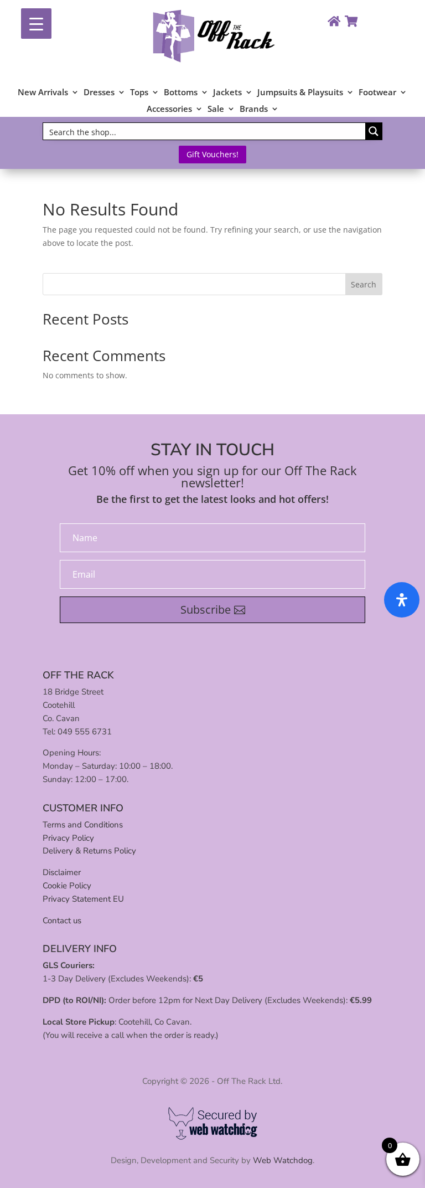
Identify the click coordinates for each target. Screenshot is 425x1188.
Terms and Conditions (83, 824)
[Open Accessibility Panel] (401, 600)
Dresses (99, 92)
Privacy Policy (68, 838)
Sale (216, 109)
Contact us (62, 920)
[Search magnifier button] (373, 131)
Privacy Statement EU (83, 898)
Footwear (377, 92)
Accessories (169, 109)
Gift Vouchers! (212, 154)
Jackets (227, 92)
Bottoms (181, 92)
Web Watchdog (283, 1160)
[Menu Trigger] (36, 23)
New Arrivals (43, 92)
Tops (139, 92)
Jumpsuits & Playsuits (300, 92)
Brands (254, 109)
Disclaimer (62, 872)
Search (363, 284)
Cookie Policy (67, 885)
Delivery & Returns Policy (89, 850)
